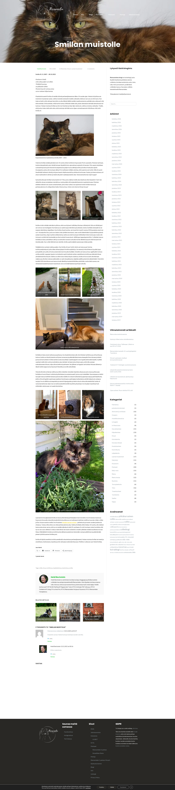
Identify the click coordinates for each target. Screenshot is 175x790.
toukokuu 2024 (116, 174)
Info (82, 14)
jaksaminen (126, 534)
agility (120, 542)
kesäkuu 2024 (116, 171)
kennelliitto (113, 532)
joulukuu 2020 (116, 275)
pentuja (119, 532)
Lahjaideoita (115, 453)
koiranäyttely (113, 537)
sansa (111, 524)
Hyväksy (101, 787)
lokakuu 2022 (116, 202)
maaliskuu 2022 (117, 226)
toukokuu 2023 (116, 195)
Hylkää (112, 787)
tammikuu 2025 (117, 157)
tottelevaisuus (114, 516)
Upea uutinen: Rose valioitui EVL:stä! (121, 390)
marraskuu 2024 (117, 164)
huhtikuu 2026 (116, 122)
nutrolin (132, 544)
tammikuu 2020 (117, 309)
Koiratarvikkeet (117, 443)
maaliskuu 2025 (117, 153)
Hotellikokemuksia (118, 418)
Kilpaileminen (116, 432)
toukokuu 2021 (116, 257)
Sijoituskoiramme (96, 763)
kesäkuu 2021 (116, 254)
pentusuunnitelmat (115, 529)
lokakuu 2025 (116, 136)
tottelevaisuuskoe (119, 552)
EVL (126, 537)
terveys (112, 552)
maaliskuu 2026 (117, 126)
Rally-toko (115, 470)
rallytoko (121, 544)
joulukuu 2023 (116, 188)
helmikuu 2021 (116, 268)
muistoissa (65, 568)
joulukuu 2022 (116, 198)
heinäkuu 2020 (116, 289)
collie (40, 568)
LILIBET (95, 739)
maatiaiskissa (57, 568)
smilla (71, 568)
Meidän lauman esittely (69, 522)
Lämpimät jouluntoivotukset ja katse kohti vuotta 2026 (121, 371)
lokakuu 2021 (116, 244)
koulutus (131, 534)
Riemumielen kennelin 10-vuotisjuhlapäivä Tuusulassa (123, 352)
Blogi (91, 14)
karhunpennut (126, 532)
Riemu (114, 474)
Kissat (69, 69)
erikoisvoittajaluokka (124, 524)
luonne (121, 534)
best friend (127, 544)
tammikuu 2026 (117, 129)
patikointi (119, 539)
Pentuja (122, 14)
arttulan (112, 522)
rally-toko (126, 539)
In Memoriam (63, 69)
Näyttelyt (115, 460)
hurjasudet (132, 522)
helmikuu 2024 (116, 181)
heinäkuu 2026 (116, 119)
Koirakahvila (116, 439)
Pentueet (111, 14)
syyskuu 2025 (116, 140)
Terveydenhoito (117, 484)
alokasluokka (128, 552)
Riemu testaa (116, 477)
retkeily (126, 550)
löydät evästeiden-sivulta (122, 746)
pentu (115, 524)
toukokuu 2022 (116, 219)
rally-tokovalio (128, 542)
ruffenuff (131, 550)
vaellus (124, 519)
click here (135, 728)
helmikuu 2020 (116, 306)
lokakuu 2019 (116, 320)
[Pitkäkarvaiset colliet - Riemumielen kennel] (50, 14)
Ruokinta (114, 481)
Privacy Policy (95, 777)
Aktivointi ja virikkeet (118, 411)
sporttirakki (130, 547)
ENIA (92, 729)
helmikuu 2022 (116, 230)
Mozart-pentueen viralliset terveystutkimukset (118, 359)
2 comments (91, 69)
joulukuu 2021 (116, 237)
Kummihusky (116, 450)
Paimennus (115, 404)
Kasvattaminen (116, 429)
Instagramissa (68, 735)
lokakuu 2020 (116, 282)
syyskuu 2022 (116, 205)
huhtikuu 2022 (116, 223)
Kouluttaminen (116, 446)
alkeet (131, 519)
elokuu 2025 (116, 143)
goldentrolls (114, 544)
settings (88, 788)
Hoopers (114, 415)
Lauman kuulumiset (76, 69)
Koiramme (99, 14)
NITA (92, 743)
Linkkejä (93, 774)
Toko (113, 488)
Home (76, 14)
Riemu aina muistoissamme (118, 334)
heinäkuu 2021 (116, 251)
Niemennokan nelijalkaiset (55, 631)
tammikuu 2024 (117, 185)
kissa (44, 568)
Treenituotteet (116, 491)
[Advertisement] (123, 571)
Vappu (114, 502)
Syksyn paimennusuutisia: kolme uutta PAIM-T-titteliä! (122, 384)
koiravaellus (121, 537)
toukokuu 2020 (116, 296)
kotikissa (49, 568)
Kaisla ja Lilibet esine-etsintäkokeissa (121, 339)
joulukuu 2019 (116, 313)
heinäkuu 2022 (116, 212)
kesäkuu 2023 (116, 192)
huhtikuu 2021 (116, 261)
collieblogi (125, 529)
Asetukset (123, 787)
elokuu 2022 (116, 209)
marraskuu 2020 (117, 278)
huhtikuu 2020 (116, 299)
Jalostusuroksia (134, 14)
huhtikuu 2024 (116, 178)
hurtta (122, 550)
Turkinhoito (115, 495)
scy (123, 542)
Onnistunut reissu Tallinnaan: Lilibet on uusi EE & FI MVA (122, 345)
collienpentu (114, 527)
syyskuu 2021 (116, 247)
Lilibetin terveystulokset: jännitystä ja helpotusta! (121, 377)
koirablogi (115, 549)
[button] (46, 205)
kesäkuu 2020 (116, 292)
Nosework (115, 463)
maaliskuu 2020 (117, 303)
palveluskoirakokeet (118, 408)
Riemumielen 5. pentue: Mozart (100, 760)
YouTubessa (68, 739)
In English (115, 422)
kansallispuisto (114, 534)
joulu (127, 519)
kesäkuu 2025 (116, 150)
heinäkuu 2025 (116, 146)
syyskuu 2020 (116, 285)
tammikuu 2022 (117, 233)
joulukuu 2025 (116, 133)
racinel (116, 522)
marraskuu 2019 (117, 316)
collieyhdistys (114, 547)
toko (133, 552)
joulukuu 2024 (116, 160)
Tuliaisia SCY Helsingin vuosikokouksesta (123, 365)
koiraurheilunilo (114, 542)
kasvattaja (123, 547)
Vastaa (49, 641)
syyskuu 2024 (116, 167)
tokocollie (118, 519)
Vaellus (114, 498)
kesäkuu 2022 (116, 216)
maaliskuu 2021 (117, 264)
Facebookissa (68, 732)
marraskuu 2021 (117, 240)
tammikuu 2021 (117, 271)
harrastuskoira (123, 527)
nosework (121, 522)
